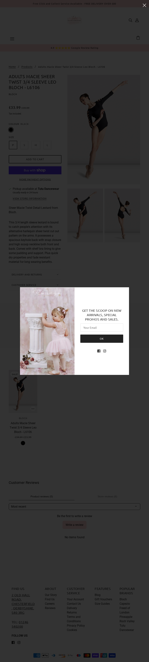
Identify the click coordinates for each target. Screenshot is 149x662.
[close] (144, 5)
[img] (99, 350)
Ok (102, 338)
